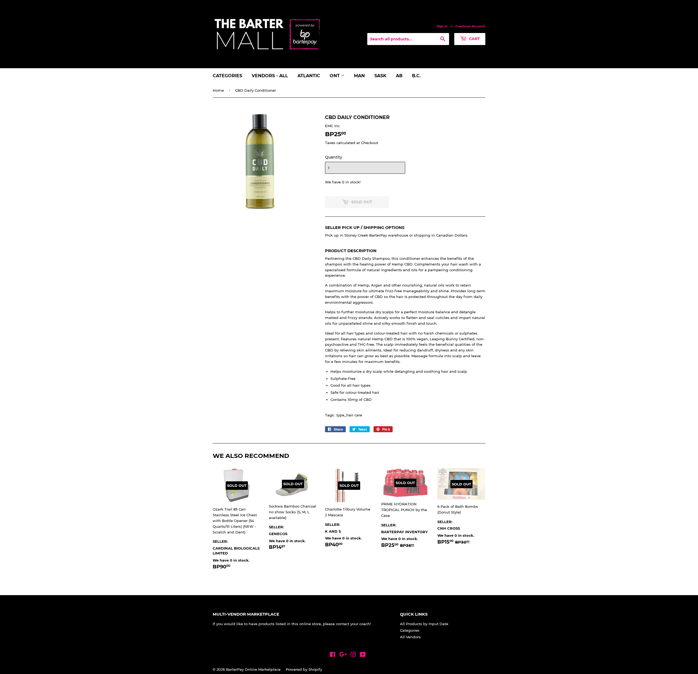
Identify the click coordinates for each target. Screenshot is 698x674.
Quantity (333, 157)
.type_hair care (349, 415)
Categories (227, 75)
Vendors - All (270, 75)
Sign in (442, 26)
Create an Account (470, 26)
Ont (335, 75)
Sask (380, 75)
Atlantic (308, 75)
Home (218, 90)
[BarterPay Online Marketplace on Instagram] (353, 655)
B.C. (416, 75)
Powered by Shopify (304, 669)
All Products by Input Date (424, 624)
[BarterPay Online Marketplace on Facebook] (332, 655)
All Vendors (410, 637)
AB (399, 75)
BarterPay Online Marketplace (253, 669)
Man (359, 75)
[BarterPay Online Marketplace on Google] (343, 655)
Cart (474, 38)
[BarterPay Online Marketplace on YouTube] (363, 655)
